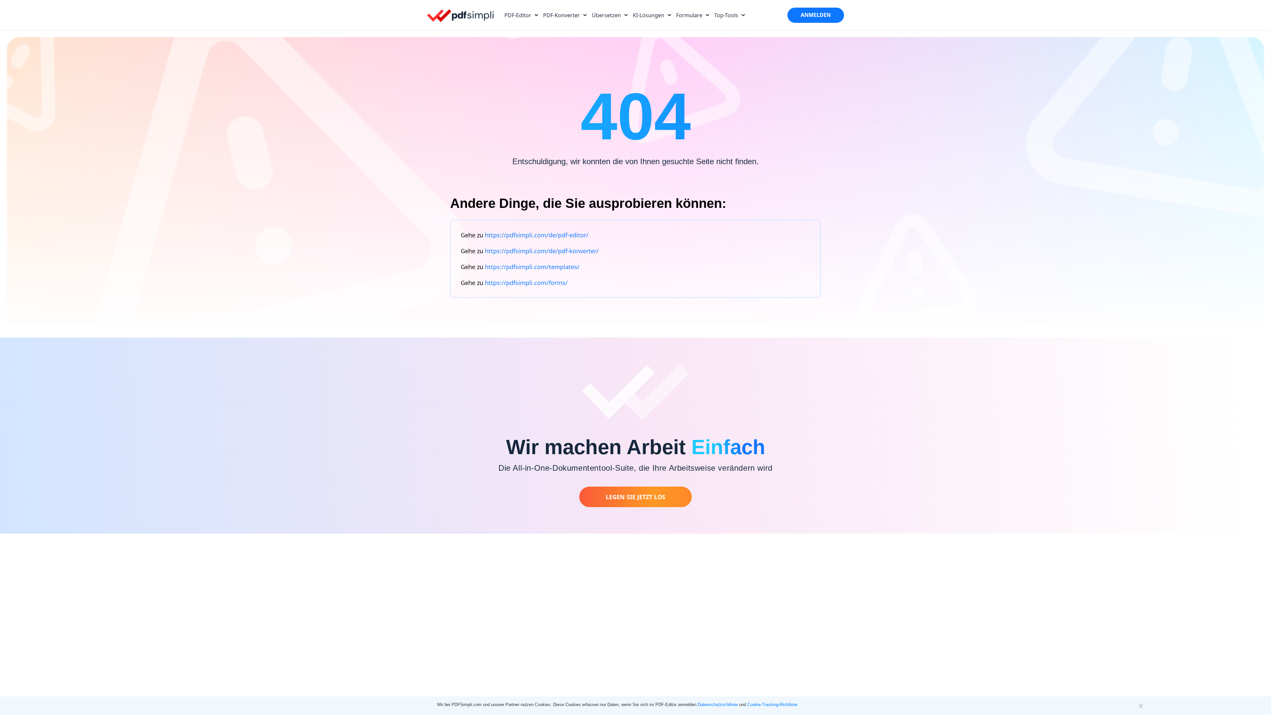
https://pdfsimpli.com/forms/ (526, 283)
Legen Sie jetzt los (635, 497)
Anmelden (816, 15)
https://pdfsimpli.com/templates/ (532, 267)
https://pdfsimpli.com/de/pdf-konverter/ (542, 251)
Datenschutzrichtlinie (718, 704)
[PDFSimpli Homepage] (460, 15)
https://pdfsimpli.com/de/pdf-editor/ (536, 235)
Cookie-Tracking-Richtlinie (772, 704)
